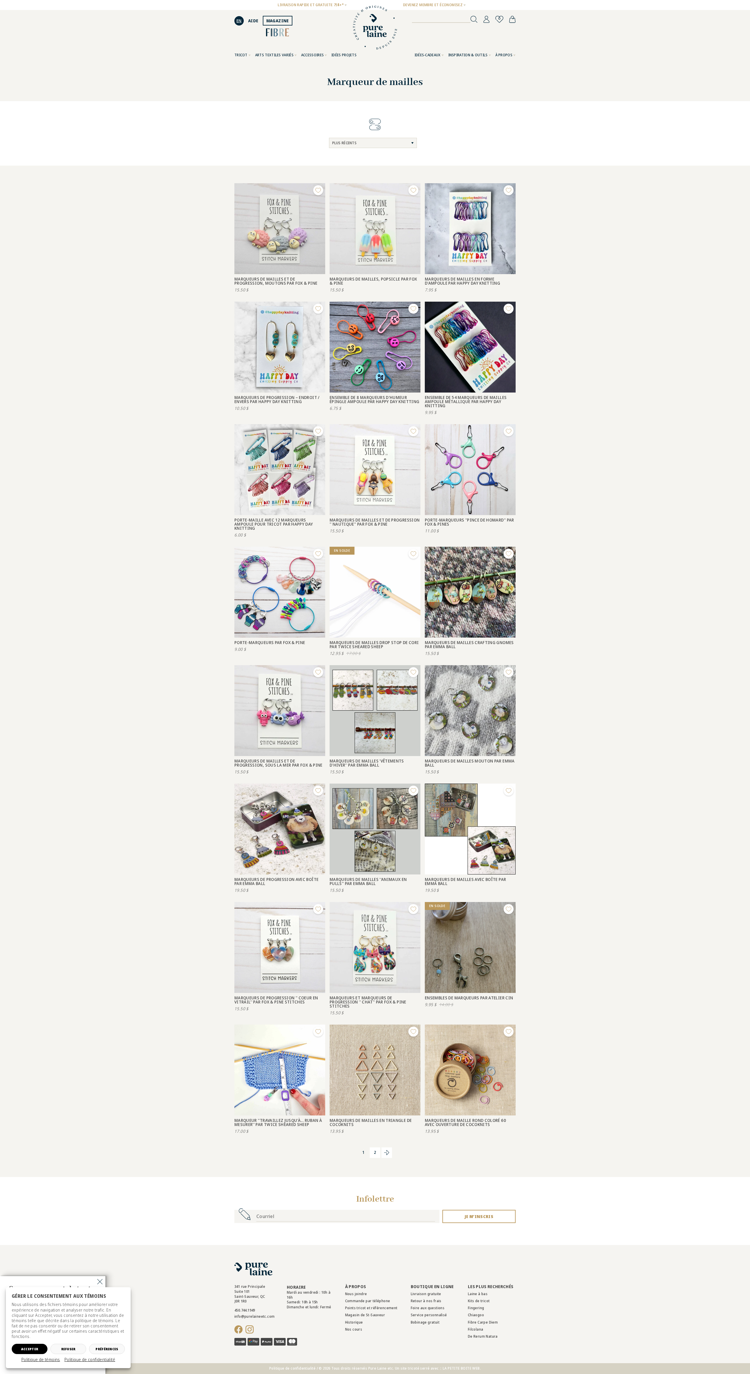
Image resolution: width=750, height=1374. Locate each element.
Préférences (107, 1349)
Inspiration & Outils (468, 54)
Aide (253, 20)
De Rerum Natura (483, 1336)
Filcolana (475, 1329)
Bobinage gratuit (425, 1322)
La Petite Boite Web (461, 1368)
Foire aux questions (428, 1307)
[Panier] (512, 19)
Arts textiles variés (274, 54)
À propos (503, 54)
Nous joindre (356, 1293)
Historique (354, 1322)
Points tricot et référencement (371, 1307)
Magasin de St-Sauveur (365, 1314)
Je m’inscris (479, 1216)
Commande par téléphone (367, 1300)
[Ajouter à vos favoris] (318, 190)
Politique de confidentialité (89, 1359)
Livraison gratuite (426, 1293)
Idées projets (344, 54)
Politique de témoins (40, 1359)
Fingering (476, 1307)
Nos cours (353, 1329)
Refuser (68, 1349)
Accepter (29, 1349)
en (239, 20)
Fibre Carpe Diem (483, 1322)
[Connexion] (486, 19)
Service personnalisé (429, 1314)
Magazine (277, 20)
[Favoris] (499, 19)
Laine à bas (478, 1293)
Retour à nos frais (426, 1300)
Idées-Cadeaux (428, 54)
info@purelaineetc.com (254, 1316)
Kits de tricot (479, 1300)
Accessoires (312, 54)
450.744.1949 (244, 1310)
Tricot (241, 54)
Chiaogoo (476, 1314)
